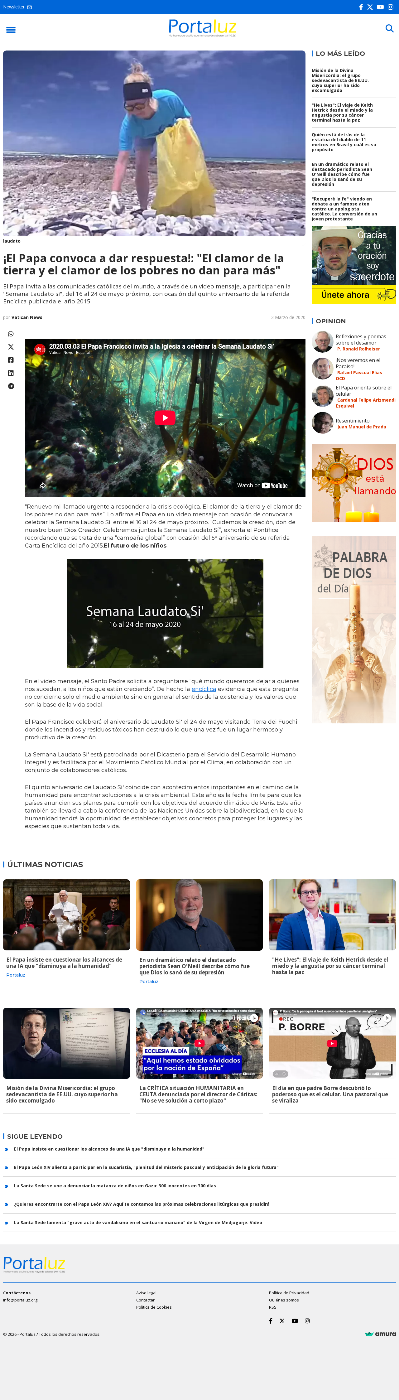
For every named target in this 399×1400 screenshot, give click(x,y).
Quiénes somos (284, 1300)
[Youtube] (382, 7)
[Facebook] (362, 7)
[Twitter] (371, 7)
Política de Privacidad (289, 1293)
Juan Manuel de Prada (361, 427)
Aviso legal (146, 1293)
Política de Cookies (154, 1307)
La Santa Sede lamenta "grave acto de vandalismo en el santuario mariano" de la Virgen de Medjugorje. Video (138, 1222)
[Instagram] (392, 7)
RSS (272, 1307)
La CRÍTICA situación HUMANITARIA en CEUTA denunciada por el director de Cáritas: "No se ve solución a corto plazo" (198, 1094)
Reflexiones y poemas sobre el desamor (361, 339)
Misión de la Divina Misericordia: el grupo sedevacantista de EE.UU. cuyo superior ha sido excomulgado (340, 80)
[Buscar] (389, 28)
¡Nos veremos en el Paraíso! (358, 363)
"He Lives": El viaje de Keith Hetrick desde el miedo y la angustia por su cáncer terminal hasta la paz (342, 112)
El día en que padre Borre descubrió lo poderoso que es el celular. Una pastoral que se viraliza (330, 1094)
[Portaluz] (202, 35)
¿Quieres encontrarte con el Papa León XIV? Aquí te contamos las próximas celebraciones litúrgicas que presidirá (142, 1204)
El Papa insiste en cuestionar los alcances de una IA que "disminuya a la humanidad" (64, 962)
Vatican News (27, 317)
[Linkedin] (11, 373)
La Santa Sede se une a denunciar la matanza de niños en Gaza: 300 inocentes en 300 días (115, 1186)
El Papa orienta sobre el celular (364, 390)
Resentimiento (353, 420)
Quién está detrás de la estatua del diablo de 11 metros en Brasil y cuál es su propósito (344, 142)
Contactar (145, 1300)
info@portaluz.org (20, 1300)
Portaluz (15, 975)
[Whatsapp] (11, 334)
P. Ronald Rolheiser (358, 349)
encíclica (204, 689)
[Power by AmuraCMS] (380, 1334)
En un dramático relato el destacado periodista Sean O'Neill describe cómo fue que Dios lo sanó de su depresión (342, 174)
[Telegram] (11, 386)
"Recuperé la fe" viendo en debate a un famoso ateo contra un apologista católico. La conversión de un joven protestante (344, 209)
